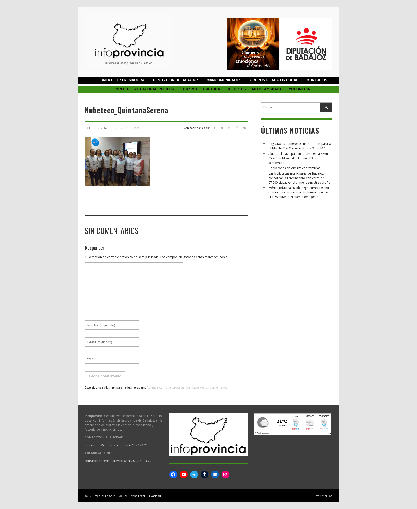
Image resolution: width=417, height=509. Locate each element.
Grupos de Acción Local (274, 80)
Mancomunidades (224, 80)
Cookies (122, 495)
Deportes (236, 89)
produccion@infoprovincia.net (105, 445)
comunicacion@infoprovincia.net (107, 461)
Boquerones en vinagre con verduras (294, 168)
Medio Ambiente (267, 89)
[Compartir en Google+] (230, 127)
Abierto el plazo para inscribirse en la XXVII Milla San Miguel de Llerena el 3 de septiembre (298, 158)
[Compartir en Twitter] (222, 127)
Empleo (120, 89)
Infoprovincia (96, 128)
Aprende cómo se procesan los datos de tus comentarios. (187, 387)
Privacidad (154, 495)
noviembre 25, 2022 (125, 128)
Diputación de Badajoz (176, 80)
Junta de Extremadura (122, 80)
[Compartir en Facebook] (214, 127)
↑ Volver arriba (323, 495)
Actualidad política (154, 89)
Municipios (317, 80)
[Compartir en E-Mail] (245, 127)
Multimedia (299, 89)
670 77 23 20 (138, 445)
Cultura (211, 89)
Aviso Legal (138, 495)
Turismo (189, 89)
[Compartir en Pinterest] (237, 127)
